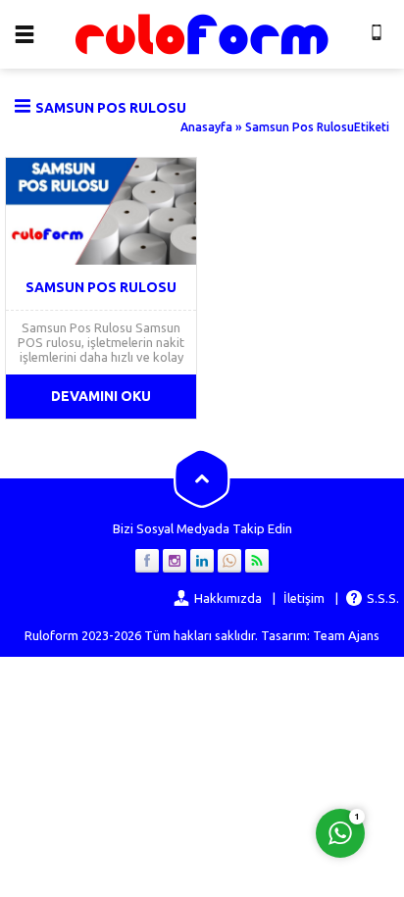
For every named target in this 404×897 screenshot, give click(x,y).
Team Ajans (346, 635)
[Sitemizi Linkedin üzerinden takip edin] (202, 561)
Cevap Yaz (218, 753)
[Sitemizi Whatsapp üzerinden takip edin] (229, 561)
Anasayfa (206, 127)
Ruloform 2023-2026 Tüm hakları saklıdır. (141, 635)
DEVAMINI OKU (101, 396)
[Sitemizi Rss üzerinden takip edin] (257, 561)
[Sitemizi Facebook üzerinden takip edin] (147, 561)
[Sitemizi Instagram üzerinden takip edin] (174, 561)
